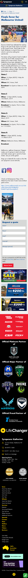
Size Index (4, 535)
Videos (4, 528)
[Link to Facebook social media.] (14, 574)
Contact (4, 519)
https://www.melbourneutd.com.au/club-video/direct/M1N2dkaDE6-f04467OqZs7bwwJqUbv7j (13, 187)
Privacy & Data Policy (11, 570)
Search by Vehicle (7, 489)
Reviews (4, 530)
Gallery (4, 524)
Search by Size (6, 491)
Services (4, 505)
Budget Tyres (5, 539)
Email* (4, 236)
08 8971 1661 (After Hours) (11, 451)
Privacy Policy (10, 259)
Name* (4, 226)
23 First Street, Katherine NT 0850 (13, 443)
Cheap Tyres (5, 541)
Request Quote (8, 265)
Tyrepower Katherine (15, 5)
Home (4, 11)
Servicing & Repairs (7, 509)
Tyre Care (4, 495)
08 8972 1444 (9, 448)
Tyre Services (5, 511)
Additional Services (7, 515)
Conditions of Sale (21, 570)
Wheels (4, 499)
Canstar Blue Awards (7, 537)
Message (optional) (7, 246)
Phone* (4, 231)
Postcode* (5, 241)
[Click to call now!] (22, 2)
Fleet (3, 521)
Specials (4, 517)
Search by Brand (6, 493)
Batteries (4, 507)
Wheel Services (6, 513)
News (4, 526)
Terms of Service (20, 259)
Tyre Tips (4, 497)
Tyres (3, 487)
